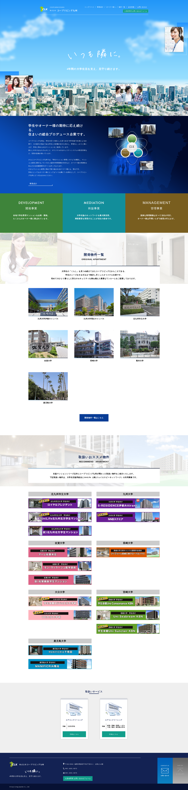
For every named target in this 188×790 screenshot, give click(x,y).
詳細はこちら (74, 734)
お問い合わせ (142, 7)
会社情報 (131, 7)
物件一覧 (122, 7)
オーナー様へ (111, 7)
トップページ (89, 7)
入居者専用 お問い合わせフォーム (135, 11)
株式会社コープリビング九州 (58, 9)
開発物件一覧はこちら (94, 418)
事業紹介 (100, 7)
